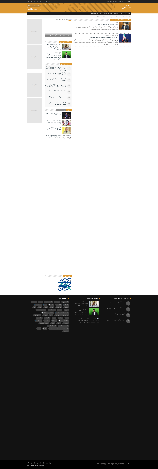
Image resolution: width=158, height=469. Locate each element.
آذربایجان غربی (49, 302)
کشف (53, 323)
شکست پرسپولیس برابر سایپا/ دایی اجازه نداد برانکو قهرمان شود (54, 122)
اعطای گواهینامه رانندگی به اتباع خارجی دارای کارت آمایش (53, 136)
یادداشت (116, 13)
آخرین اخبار (123, 13)
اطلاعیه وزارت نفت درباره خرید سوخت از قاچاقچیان (56, 79)
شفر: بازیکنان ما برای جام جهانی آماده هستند (53, 114)
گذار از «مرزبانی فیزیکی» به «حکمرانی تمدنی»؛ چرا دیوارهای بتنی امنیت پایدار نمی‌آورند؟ (54, 46)
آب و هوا (46, 4)
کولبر (45, 328)
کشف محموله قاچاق (63, 326)
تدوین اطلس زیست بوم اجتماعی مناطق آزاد (60, 35)
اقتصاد (51, 304)
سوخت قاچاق (52, 310)
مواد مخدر (39, 318)
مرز (67, 318)
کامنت (58, 110)
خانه (129, 13)
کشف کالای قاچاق (52, 326)
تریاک (46, 307)
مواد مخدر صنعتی (64, 320)
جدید (63, 110)
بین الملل (59, 307)
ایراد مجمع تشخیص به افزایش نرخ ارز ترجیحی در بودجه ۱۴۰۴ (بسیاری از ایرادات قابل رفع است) (55, 86)
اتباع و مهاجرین (94, 13)
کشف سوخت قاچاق (44, 323)
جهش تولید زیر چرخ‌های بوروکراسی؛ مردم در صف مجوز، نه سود (56, 73)
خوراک (42, 4)
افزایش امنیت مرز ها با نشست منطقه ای (116, 314)
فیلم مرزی (121, 1)
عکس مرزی (127, 1)
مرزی (54, 318)
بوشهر (66, 307)
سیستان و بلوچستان (41, 310)
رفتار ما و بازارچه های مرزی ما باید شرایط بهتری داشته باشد (104, 37)
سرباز (66, 310)
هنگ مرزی (47, 320)
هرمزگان (55, 320)
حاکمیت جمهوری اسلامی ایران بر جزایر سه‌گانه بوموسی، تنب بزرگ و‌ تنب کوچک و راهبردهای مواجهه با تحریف (53, 56)
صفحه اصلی (115, 17)
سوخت (60, 310)
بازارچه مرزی (38, 304)
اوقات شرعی (55, 4)
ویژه (101, 13)
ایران (46, 304)
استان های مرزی (108, 13)
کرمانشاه (66, 323)
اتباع (41, 302)
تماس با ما (109, 1)
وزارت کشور (39, 320)
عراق (51, 315)
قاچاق (45, 315)
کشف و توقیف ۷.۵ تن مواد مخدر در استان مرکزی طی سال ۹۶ (54, 129)
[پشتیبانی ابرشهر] (68, 466)
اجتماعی (34, 302)
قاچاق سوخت (37, 315)
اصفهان (66, 304)
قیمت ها (50, 4)
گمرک (39, 328)
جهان (40, 307)
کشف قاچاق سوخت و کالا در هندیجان (57, 91)
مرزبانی (60, 318)
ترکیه (52, 307)
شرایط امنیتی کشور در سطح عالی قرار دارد (56, 97)
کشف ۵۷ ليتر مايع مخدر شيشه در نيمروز (116, 308)
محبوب (69, 110)
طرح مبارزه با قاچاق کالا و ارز (62, 315)
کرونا (59, 323)
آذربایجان (57, 302)
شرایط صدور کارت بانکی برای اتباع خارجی (116, 320)
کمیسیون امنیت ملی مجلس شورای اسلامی (59, 328)
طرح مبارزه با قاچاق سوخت (62, 312)
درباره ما (115, 1)
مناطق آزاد (47, 318)
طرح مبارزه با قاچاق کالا (48, 312)
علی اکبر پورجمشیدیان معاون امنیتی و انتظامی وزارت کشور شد (57, 103)
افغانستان (59, 304)
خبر (34, 307)
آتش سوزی (65, 302)
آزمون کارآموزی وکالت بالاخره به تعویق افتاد (108, 24)
